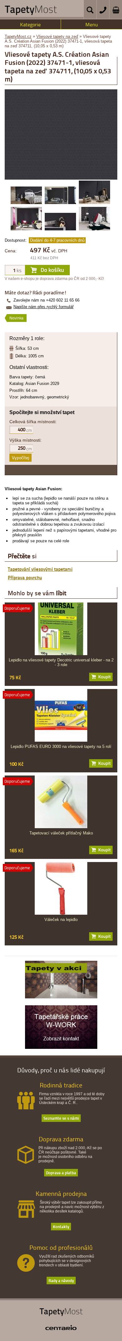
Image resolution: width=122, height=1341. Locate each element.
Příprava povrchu (25, 577)
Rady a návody (61, 1280)
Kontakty (61, 1226)
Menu (91, 24)
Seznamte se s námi (61, 1118)
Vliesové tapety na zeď (57, 36)
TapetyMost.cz (18, 36)
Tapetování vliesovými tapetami (40, 568)
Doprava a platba (61, 1172)
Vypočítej (20, 457)
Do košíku (101, 677)
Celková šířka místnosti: (33, 421)
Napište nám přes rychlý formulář (43, 306)
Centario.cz (61, 1327)
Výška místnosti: (25, 440)
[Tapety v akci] (61, 997)
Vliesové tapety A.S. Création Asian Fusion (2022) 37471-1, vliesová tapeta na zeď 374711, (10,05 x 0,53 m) (58, 41)
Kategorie (30, 24)
